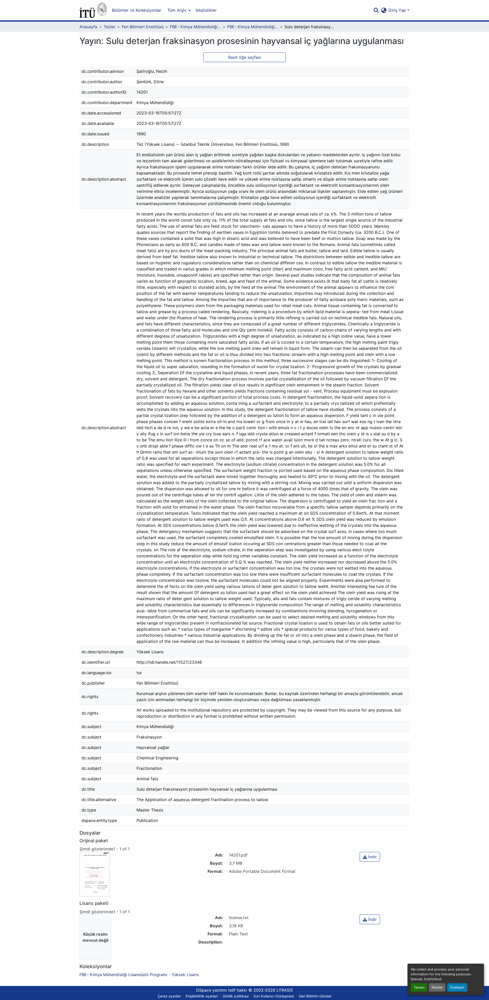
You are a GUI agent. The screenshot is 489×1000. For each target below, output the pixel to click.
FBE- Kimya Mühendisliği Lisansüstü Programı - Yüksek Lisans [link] (252, 26)
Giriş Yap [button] (397, 10)
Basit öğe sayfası (244, 57)
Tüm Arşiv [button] (176, 10)
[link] (370, 857)
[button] (93, 10)
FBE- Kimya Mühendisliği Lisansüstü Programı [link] (195, 26)
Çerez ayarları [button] (169, 996)
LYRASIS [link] (285, 990)
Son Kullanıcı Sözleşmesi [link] (273, 996)
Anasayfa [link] (88, 26)
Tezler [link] (109, 26)
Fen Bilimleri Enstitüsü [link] (143, 26)
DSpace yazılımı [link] (211, 990)
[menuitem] (178, 10)
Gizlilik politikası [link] (236, 996)
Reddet (437, 987)
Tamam (419, 987)
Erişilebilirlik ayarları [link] (202, 996)
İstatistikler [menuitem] (206, 10)
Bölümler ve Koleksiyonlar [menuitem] (136, 10)
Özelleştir (457, 987)
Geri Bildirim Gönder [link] (315, 996)
